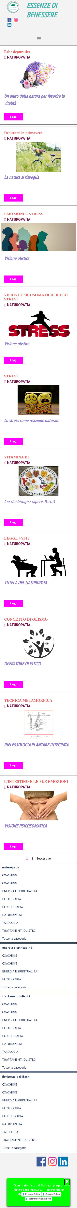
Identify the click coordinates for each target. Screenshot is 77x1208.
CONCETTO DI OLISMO (26, 619)
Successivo (44, 858)
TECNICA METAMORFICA (28, 700)
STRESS (11, 376)
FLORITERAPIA (12, 907)
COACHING (9, 875)
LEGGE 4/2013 (17, 538)
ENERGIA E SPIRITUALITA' (20, 891)
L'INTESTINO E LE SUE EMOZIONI (36, 781)
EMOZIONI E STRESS (23, 214)
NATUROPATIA (18, 57)
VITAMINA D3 (16, 457)
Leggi (13, 116)
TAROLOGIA (10, 923)
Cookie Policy (52, 1194)
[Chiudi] (67, 1181)
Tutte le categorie (14, 938)
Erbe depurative (17, 52)
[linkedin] (9, 24)
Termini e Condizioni (40, 1198)
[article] (38, 85)
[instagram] (15, 19)
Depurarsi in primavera (23, 133)
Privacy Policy (32, 1194)
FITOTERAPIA (11, 899)
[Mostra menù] (39, 39)
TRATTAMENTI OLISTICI (19, 931)
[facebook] (9, 19)
